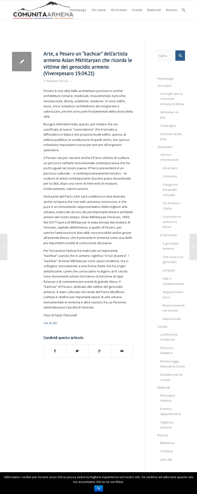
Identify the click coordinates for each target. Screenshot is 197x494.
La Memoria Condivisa (168, 337)
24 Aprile (169, 270)
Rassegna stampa (167, 398)
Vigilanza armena (166, 424)
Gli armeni (170, 168)
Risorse (162, 435)
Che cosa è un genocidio (173, 259)
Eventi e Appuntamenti (170, 411)
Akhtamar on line (169, 114)
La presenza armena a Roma (172, 221)
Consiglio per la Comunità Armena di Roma (172, 98)
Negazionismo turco (173, 294)
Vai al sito (50, 323)
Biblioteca (167, 443)
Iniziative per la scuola (171, 377)
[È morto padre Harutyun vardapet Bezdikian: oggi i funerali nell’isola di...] (3, 247)
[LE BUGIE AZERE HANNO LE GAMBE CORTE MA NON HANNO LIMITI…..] (193, 247)
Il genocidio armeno (171, 246)
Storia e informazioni (169, 157)
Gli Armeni (164, 147)
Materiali (163, 387)
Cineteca (166, 451)
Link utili (166, 459)
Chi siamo (164, 86)
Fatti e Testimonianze (173, 281)
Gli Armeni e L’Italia (171, 205)
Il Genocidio (168, 235)
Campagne (168, 125)
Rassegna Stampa (57, 81)
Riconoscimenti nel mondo (174, 308)
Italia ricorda (172, 319)
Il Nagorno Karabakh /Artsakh (170, 189)
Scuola (162, 326)
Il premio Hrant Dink (171, 136)
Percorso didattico (166, 350)
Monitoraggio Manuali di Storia (172, 363)
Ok (98, 488)
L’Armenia (170, 176)
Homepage (165, 78)
